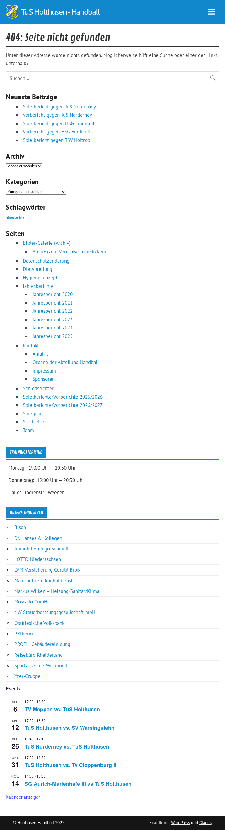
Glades (205, 822)
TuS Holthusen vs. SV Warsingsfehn (70, 728)
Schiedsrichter (38, 388)
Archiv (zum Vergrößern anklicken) (69, 251)
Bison (20, 527)
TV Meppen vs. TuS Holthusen (62, 709)
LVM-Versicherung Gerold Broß (47, 570)
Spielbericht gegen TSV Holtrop (56, 140)
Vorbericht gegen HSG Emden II (57, 131)
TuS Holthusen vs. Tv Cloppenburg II (70, 765)
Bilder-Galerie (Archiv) (47, 243)
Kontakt (31, 345)
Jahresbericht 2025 (53, 336)
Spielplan (33, 413)
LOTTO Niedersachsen (37, 559)
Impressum (44, 371)
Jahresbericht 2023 (53, 319)
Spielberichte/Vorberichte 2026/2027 (63, 405)
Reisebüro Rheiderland (38, 655)
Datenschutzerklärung (46, 261)
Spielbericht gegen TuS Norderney (59, 106)
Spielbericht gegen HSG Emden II (58, 123)
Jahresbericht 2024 (53, 327)
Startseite (33, 422)
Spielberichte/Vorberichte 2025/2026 (63, 397)
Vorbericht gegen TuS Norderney (57, 115)
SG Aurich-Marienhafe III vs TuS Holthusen (78, 784)
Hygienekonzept (40, 277)
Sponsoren (44, 379)
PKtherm (23, 633)
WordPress (180, 822)
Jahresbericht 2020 (53, 294)
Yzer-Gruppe (27, 676)
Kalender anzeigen (23, 797)
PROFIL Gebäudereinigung (42, 644)
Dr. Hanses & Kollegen (38, 538)
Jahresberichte (38, 286)
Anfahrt (40, 354)
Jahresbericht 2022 (53, 311)
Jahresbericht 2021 (53, 303)
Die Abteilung (37, 269)
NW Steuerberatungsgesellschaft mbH (54, 612)
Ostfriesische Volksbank (39, 623)
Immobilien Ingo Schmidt (41, 548)
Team (28, 430)
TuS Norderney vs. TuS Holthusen (67, 746)
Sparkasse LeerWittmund (40, 665)
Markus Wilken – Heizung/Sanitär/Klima (56, 591)
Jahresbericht (15, 217)
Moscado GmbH (30, 601)
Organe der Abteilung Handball (66, 362)
